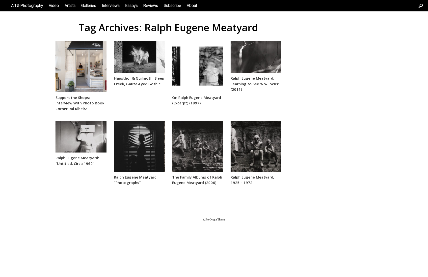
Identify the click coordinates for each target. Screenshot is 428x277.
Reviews (150, 5)
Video (54, 5)
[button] (420, 5)
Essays (131, 5)
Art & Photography (27, 5)
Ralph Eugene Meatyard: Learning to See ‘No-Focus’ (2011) (255, 84)
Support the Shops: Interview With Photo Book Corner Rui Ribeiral (79, 103)
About (192, 5)
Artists (70, 5)
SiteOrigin (211, 219)
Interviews (111, 5)
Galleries (88, 5)
